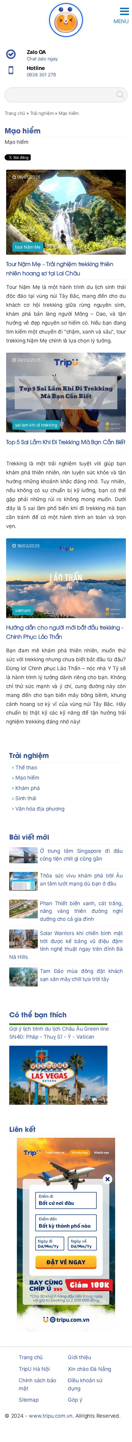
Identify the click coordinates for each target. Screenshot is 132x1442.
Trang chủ (31, 1357)
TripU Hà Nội (34, 1369)
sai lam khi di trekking (36, 424)
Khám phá (27, 788)
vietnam (23, 610)
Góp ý (75, 1400)
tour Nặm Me (28, 246)
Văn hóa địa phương (39, 809)
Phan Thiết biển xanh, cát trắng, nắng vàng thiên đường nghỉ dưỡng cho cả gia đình (81, 911)
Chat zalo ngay (42, 59)
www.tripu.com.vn (50, 1416)
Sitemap (29, 1400)
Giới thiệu (79, 1357)
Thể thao (26, 767)
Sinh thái (25, 798)
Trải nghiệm (29, 755)
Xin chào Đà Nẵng (89, 1369)
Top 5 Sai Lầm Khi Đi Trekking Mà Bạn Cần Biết (65, 441)
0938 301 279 (41, 75)
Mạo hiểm (27, 778)
